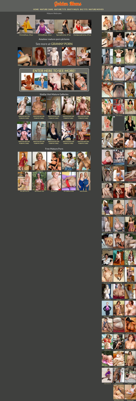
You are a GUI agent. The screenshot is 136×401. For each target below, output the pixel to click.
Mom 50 (69, 171)
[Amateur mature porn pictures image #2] (39, 65)
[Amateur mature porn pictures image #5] (83, 65)
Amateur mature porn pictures (24, 117)
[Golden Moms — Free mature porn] (68, 4)
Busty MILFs (73, 9)
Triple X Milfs (54, 171)
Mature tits (60, 9)
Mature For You (24, 191)
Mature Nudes (25, 171)
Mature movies (96, 9)
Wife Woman (83, 191)
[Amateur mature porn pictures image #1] (24, 65)
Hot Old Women (83, 171)
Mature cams (46, 9)
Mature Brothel (39, 191)
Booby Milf (54, 191)
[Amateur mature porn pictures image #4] (69, 65)
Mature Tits (39, 171)
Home (36, 9)
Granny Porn (62, 44)
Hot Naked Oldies (69, 191)
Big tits (84, 9)
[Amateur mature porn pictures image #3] (54, 65)
